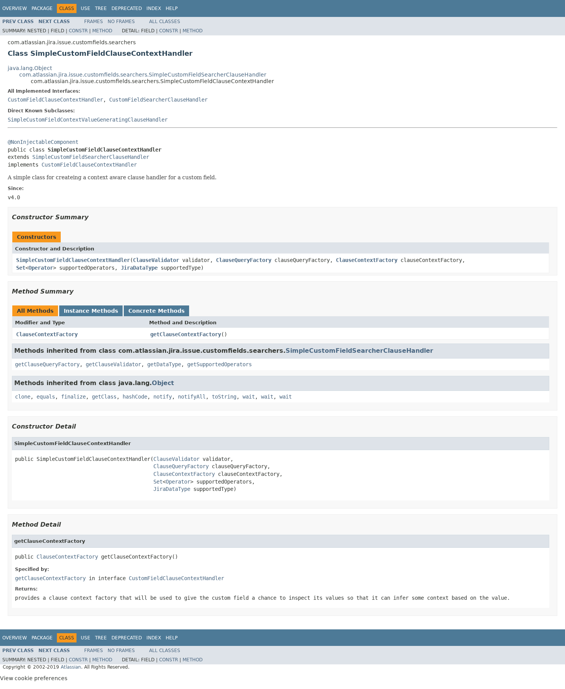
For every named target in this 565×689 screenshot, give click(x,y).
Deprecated (126, 8)
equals (46, 397)
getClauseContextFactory (185, 334)
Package (42, 8)
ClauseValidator (156, 260)
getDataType (164, 364)
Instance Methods (91, 311)
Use (85, 8)
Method (102, 30)
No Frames (121, 21)
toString (224, 397)
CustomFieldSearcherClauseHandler (158, 100)
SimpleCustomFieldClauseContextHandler (73, 260)
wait (249, 397)
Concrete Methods (156, 311)
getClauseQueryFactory (47, 364)
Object (163, 383)
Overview (14, 8)
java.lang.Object (30, 68)
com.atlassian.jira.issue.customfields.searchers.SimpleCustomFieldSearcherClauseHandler (142, 75)
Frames (93, 21)
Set (20, 268)
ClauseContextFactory (366, 260)
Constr (78, 30)
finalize (73, 397)
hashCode (135, 397)
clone (22, 397)
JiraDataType (139, 268)
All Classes (164, 21)
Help (172, 8)
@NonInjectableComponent (43, 142)
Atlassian (71, 667)
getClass (104, 397)
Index (153, 8)
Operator (40, 268)
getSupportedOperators (219, 364)
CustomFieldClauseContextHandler (55, 100)
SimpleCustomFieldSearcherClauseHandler (90, 157)
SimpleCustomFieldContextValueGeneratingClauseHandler (88, 120)
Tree (101, 8)
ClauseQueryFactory (243, 260)
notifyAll (192, 397)
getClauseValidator (113, 364)
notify (162, 397)
